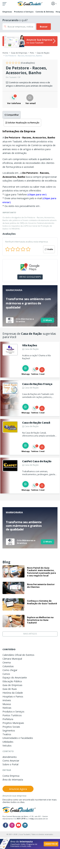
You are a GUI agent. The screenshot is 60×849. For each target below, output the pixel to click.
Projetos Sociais (11, 726)
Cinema (6, 662)
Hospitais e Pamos (12, 696)
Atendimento (9, 757)
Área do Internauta (12, 779)
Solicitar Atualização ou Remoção (23, 122)
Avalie (50, 249)
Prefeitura (7, 719)
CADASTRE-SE (51, 844)
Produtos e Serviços (24, 11)
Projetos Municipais (13, 722)
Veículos (7, 745)
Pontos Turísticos (12, 715)
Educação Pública (12, 681)
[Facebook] (5, 825)
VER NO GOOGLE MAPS (30, 276)
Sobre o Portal (10, 764)
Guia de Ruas (9, 688)
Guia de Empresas (19, 53)
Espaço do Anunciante (14, 677)
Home (5, 53)
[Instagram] (12, 825)
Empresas (7, 11)
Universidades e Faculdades (17, 738)
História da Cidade (12, 692)
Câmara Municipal (12, 658)
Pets (32, 53)
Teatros (6, 734)
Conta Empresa (10, 775)
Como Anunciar (10, 760)
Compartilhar (12, 114)
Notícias (6, 707)
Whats (48, 320)
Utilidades (7, 741)
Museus (6, 704)
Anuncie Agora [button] (18, 789)
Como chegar (9, 670)
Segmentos (8, 730)
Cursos (6, 673)
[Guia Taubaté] (30, 3)
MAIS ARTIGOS (30, 633)
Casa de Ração (43, 53)
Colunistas (8, 666)
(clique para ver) (37, 194)
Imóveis (6, 700)
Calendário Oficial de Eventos (18, 654)
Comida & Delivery (45, 11)
